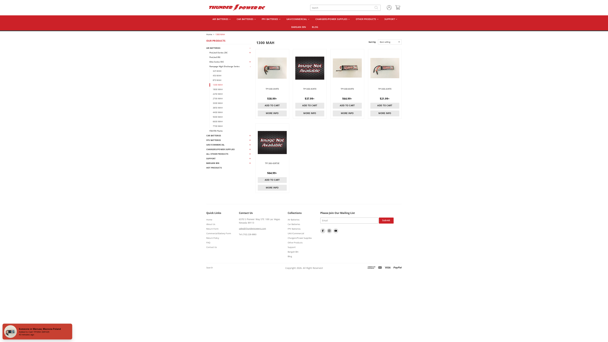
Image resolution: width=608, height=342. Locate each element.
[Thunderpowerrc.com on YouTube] (336, 232)
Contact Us (211, 247)
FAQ (208, 242)
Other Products (366, 19)
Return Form (212, 228)
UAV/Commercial (297, 19)
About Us (210, 224)
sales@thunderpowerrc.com (252, 228)
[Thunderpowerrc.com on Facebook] (323, 232)
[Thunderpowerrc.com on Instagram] (330, 232)
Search (209, 267)
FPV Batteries (270, 19)
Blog (290, 256)
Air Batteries (220, 19)
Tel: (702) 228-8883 (247, 234)
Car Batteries (245, 19)
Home (209, 34)
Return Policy (212, 238)
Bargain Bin (293, 251)
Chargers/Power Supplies (331, 19)
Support (390, 19)
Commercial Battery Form (218, 233)
